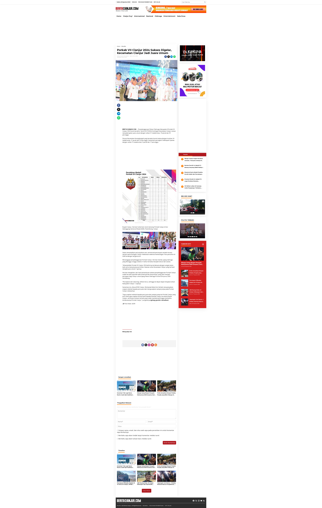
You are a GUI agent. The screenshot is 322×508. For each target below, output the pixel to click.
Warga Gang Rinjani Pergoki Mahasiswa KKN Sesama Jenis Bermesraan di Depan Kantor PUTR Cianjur (146, 394)
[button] (204, 2)
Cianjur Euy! (124, 57)
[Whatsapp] (174, 56)
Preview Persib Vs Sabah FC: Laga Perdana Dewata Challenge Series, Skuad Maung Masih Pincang (194, 180)
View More (146, 490)
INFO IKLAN (168, 505)
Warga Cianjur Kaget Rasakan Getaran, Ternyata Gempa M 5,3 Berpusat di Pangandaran (193, 160)
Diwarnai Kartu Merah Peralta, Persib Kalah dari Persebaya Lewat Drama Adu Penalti (193, 173)
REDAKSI (145, 505)
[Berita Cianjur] (127, 9)
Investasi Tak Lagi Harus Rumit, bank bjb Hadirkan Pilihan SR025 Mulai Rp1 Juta (125, 394)
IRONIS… (184, 210)
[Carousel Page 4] (194, 236)
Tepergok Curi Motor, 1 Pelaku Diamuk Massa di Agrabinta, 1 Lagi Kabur (166, 483)
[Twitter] (146, 345)
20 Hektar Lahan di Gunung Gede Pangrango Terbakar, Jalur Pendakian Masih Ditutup (193, 187)
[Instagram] (149, 345)
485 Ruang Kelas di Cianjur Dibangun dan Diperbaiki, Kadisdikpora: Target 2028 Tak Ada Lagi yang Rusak (145, 483)
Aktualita (119, 57)
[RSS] (155, 345)
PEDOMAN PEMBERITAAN (156, 505)
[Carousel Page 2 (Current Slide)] (193, 212)
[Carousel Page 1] (191, 212)
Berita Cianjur (127, 505)
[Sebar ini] (165, 56)
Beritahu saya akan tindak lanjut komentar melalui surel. (138, 435)
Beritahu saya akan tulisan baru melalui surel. (135, 439)
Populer (185, 154)
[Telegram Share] (171, 56)
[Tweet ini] (168, 56)
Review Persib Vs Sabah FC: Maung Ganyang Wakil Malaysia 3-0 (194, 166)
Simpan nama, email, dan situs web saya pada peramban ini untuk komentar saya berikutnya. (145, 431)
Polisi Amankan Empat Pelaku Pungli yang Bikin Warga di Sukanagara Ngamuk (166, 394)
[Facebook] (142, 345)
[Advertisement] (161, 31)
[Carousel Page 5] (196, 236)
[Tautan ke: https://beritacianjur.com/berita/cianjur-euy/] (203, 244)
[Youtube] (152, 345)
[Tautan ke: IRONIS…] (192, 206)
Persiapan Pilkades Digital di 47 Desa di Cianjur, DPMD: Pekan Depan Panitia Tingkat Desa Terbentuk (126, 483)
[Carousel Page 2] (190, 236)
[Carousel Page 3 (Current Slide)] (192, 236)
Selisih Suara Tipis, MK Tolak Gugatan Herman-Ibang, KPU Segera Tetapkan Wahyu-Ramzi (191, 232)
